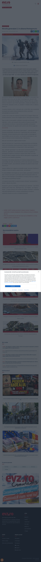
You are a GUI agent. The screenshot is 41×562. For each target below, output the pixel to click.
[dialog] (20, 281)
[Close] (39, 272)
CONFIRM (13, 286)
